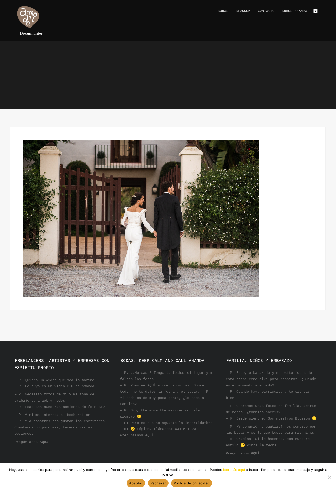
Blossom (243, 11)
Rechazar (158, 483)
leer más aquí (234, 470)
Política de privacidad (192, 483)
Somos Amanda (294, 11)
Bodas (223, 11)
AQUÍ (44, 442)
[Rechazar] (329, 477)
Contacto (266, 11)
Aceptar (136, 483)
